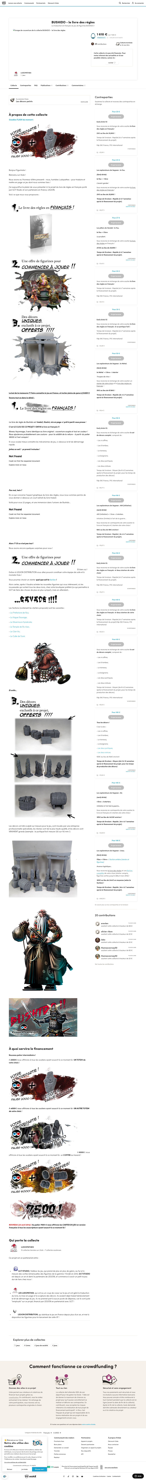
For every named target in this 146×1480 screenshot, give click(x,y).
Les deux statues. (104, 752)
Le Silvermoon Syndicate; (21, 622)
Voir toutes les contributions (104, 964)
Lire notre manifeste (111, 1467)
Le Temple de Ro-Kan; (19, 626)
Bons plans (57, 1444)
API (82, 1454)
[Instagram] (73, 1476)
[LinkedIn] (77, 1476)
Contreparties (25, 85)
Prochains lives (59, 1441)
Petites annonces (60, 1454)
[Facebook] (64, 1476)
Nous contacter (113, 1444)
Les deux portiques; (105, 748)
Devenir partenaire (87, 1444)
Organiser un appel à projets (91, 1448)
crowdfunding (13, 1397)
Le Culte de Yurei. (17, 636)
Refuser (9, 1469)
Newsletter (111, 1454)
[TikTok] (68, 1476)
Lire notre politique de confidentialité (15, 1462)
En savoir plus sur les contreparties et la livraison (111, 905)
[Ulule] (41, 1476)
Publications (46, 85)
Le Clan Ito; (15, 631)
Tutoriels (57, 1451)
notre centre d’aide (88, 1424)
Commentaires (79, 85)
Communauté (29, 3)
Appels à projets (86, 1441)
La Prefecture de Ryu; (19, 612)
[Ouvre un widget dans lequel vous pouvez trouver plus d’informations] (138, 1476)
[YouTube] (82, 1476)
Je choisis (25, 1469)
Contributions (62, 85)
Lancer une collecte (15, 3)
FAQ (36, 85)
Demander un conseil (61, 1448)
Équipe (110, 1448)
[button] (5, 1476)
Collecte (13, 85)
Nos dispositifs (86, 1451)
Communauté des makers (64, 1437)
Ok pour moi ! (39, 1469)
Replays (56, 1457)
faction (53, 579)
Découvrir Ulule (113, 1441)
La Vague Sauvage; (18, 617)
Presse (110, 1451)
